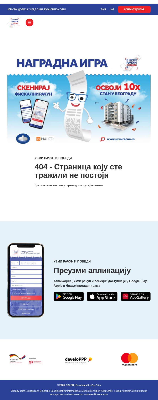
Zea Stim (96, 385)
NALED (70, 385)
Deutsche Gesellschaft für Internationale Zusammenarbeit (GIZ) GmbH (76, 391)
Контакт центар (134, 9)
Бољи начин (101, 394)
